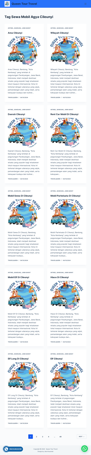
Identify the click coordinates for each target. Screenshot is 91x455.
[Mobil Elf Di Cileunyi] (24, 295)
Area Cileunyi (15, 33)
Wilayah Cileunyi (59, 33)
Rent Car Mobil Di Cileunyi (64, 114)
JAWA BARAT (26, 28)
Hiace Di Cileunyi (59, 277)
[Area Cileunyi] (24, 51)
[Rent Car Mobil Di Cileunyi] (66, 132)
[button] (84, 448)
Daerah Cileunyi (16, 114)
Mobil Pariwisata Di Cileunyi (65, 195)
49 (60, 437)
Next (80, 436)
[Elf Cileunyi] (66, 377)
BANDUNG (17, 28)
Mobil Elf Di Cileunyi (18, 277)
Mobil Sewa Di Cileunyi (20, 195)
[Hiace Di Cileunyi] (66, 295)
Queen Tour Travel (24, 3)
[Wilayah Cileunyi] (66, 51)
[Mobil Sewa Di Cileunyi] (24, 214)
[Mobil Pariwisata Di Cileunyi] (66, 214)
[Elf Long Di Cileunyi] (24, 377)
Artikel (10, 28)
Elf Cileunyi (56, 358)
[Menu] (85, 4)
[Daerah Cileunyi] (24, 132)
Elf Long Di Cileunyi (18, 358)
